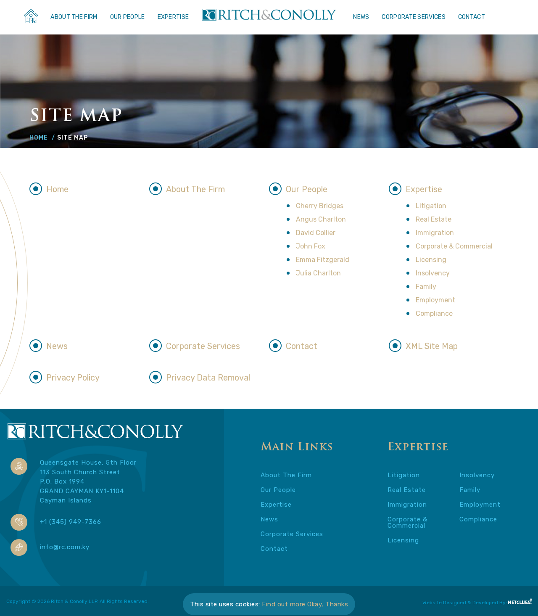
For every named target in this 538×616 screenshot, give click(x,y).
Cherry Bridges (319, 206)
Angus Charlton (321, 219)
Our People (127, 17)
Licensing (431, 260)
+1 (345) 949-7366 (70, 522)
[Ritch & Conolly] (95, 442)
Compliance (434, 313)
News (361, 17)
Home (38, 137)
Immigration (435, 233)
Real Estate (433, 219)
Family (426, 287)
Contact (471, 17)
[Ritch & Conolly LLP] (269, 15)
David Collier (315, 233)
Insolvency (433, 273)
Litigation (431, 206)
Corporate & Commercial (454, 246)
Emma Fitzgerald (322, 260)
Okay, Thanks (327, 604)
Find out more (284, 604)
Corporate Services (413, 17)
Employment (435, 300)
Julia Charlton (318, 273)
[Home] (30, 19)
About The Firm (73, 17)
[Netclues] (520, 601)
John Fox (310, 246)
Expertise (173, 17)
